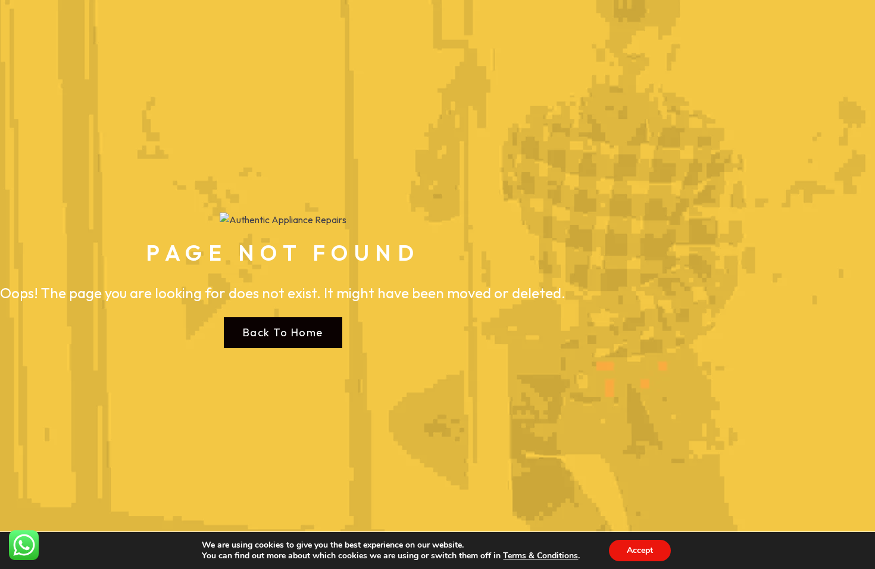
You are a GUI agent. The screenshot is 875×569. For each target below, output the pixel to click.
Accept (640, 550)
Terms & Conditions (540, 555)
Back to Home (283, 332)
